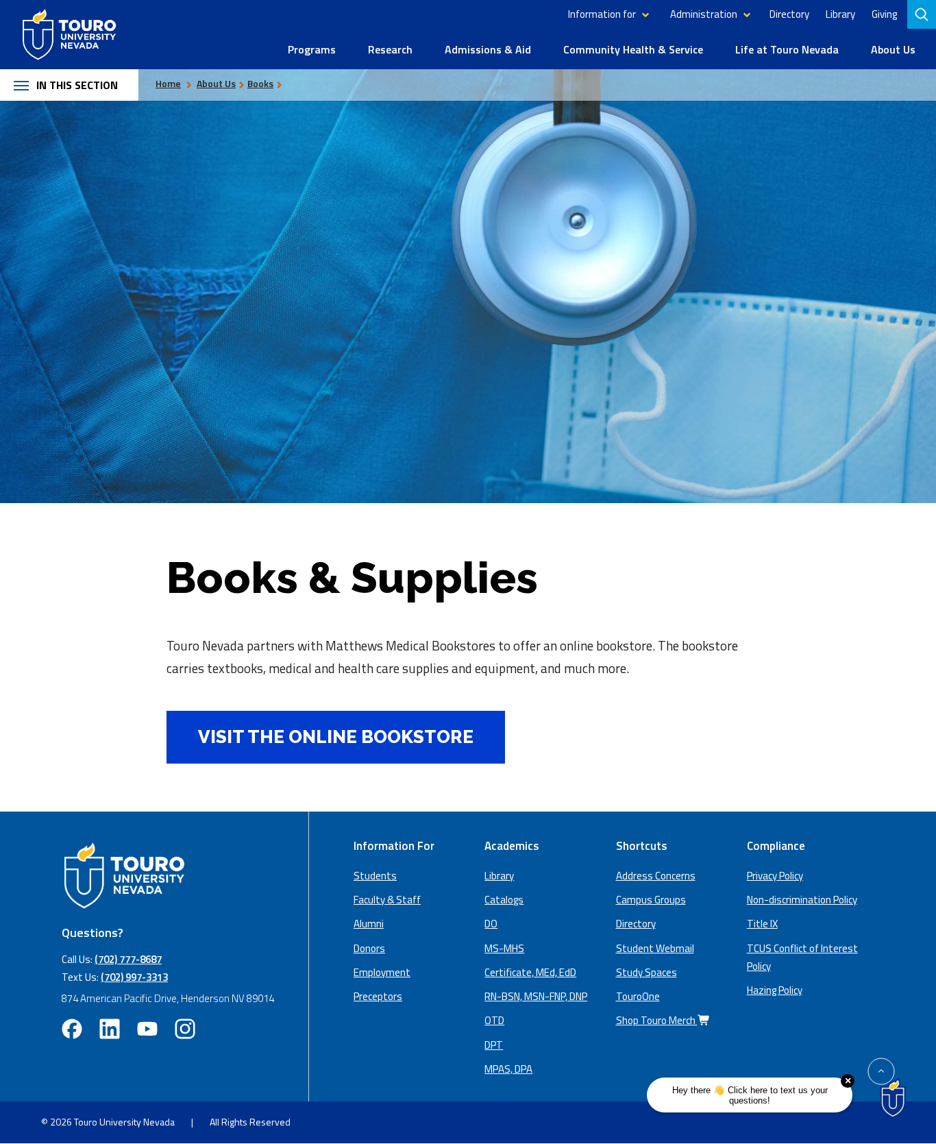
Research (390, 49)
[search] (923, 14)
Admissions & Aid (488, 49)
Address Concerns (655, 876)
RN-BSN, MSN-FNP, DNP (535, 996)
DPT (493, 1045)
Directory (789, 14)
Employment (382, 972)
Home (168, 83)
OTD (494, 1020)
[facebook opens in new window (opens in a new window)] (72, 1029)
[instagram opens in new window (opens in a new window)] (185, 1029)
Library (840, 14)
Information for (602, 14)
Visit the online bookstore (320, 737)
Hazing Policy (774, 990)
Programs (312, 49)
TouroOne (638, 996)
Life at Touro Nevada (787, 49)
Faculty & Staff (387, 900)
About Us (893, 49)
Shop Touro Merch (657, 1020)
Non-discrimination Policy (802, 900)
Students (375, 876)
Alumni (369, 924)
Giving (884, 14)
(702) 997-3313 (134, 977)
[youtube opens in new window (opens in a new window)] (147, 1029)
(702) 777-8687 (128, 959)
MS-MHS (504, 948)
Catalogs (504, 900)
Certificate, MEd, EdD (530, 972)
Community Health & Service (633, 49)
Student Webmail (655, 948)
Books (260, 83)
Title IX (762, 924)
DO (490, 924)
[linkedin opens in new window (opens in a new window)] (109, 1029)
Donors (369, 948)
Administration (703, 14)
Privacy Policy (775, 876)
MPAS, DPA (508, 1069)
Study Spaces (646, 972)
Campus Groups (651, 900)
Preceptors (378, 996)
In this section (77, 85)
